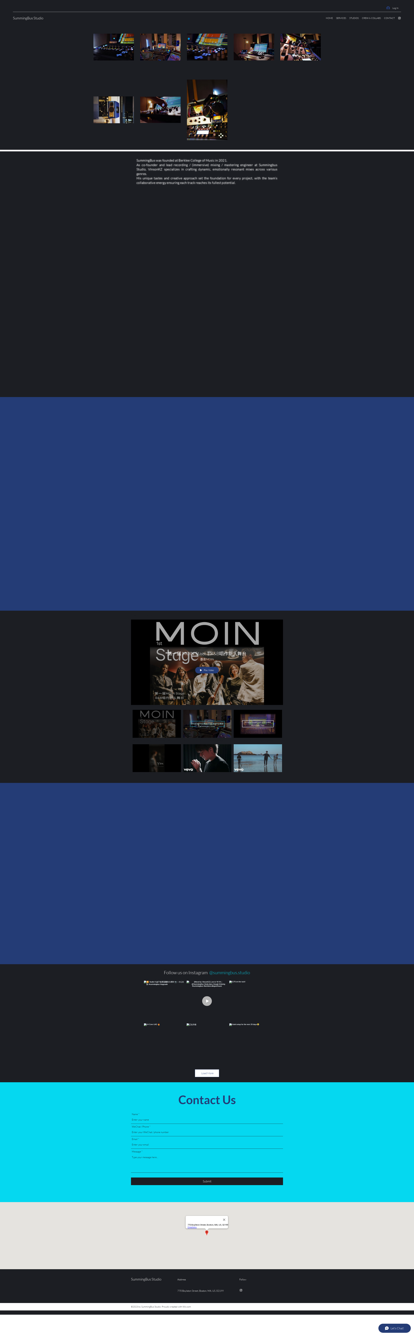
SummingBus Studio (28, 18)
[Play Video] (157, 726)
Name (135, 1114)
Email (135, 1139)
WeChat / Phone (140, 1126)
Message (136, 1151)
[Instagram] (399, 18)
